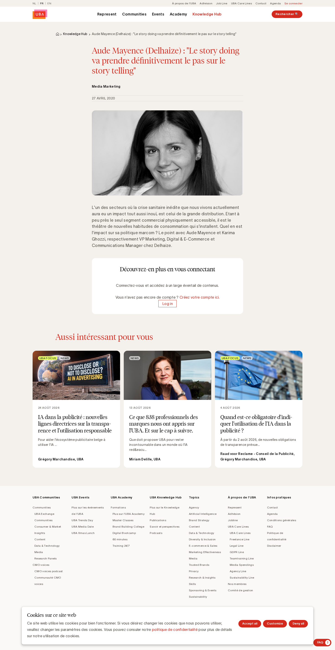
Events (158, 14)
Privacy (193, 571)
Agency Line (238, 571)
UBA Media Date (82, 526)
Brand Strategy (199, 520)
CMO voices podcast (48, 571)
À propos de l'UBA (184, 3)
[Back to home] (40, 14)
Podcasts (156, 532)
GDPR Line (237, 552)
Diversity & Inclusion (202, 539)
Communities (134, 14)
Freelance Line (239, 539)
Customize (275, 623)
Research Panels (45, 558)
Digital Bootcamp (124, 532)
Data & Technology (46, 545)
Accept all (249, 623)
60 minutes (120, 539)
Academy (178, 14)
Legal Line (236, 545)
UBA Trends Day (82, 520)
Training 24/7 (121, 545)
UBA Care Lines (241, 3)
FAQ (270, 526)
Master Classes (123, 520)
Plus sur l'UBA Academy (128, 513)
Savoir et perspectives (164, 526)
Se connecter (293, 3)
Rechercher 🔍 (287, 14)
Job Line (221, 3)
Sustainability (198, 596)
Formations (118, 507)
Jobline (233, 520)
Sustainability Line (242, 577)
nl (34, 3)
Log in (167, 304)
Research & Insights (202, 577)
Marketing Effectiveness (205, 552)
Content (39, 539)
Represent (107, 14)
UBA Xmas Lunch (83, 532)
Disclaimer (274, 545)
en (49, 3)
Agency (194, 507)
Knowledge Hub (207, 14)
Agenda (275, 3)
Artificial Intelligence (202, 513)
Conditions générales (281, 520)
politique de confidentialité (175, 629)
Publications (158, 520)
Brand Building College (128, 526)
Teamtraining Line (242, 558)
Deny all (298, 623)
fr (42, 3)
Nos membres (237, 583)
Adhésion (206, 3)
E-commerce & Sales (203, 545)
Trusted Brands (199, 564)
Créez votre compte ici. (199, 297)
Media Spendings (242, 564)
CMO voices (41, 564)
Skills (192, 583)
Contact (260, 3)
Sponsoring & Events (202, 590)
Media (38, 552)
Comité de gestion (240, 590)
